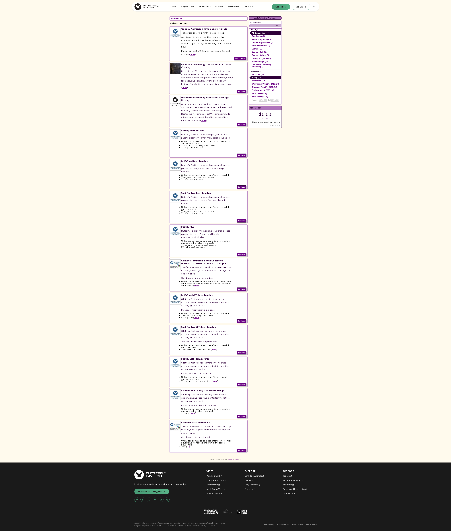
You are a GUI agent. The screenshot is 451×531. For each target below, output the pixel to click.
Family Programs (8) (261, 58)
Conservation (233, 6)
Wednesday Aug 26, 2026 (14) (265, 84)
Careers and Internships (294, 489)
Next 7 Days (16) (259, 93)
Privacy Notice (283, 524)
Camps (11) (257, 49)
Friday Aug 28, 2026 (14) (263, 90)
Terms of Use (297, 524)
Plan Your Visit (214, 475)
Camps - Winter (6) (260, 55)
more (192, 54)
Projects (250, 489)
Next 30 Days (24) (260, 96)
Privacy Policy (268, 524)
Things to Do (186, 6)
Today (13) (256, 77)
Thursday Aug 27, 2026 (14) (264, 87)
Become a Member (292, 480)
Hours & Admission (216, 480)
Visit (172, 6)
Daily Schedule (252, 484)
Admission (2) (258, 36)
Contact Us (288, 493)
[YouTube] (136, 499)
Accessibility (213, 484)
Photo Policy (311, 524)
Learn (218, 6)
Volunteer (288, 484)
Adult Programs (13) (261, 39)
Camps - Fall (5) (259, 52)
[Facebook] (142, 499)
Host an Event (214, 493)
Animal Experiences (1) (262, 42)
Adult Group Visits (216, 489)
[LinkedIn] (155, 499)
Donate (287, 475)
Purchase (241, 91)
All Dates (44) (258, 74)
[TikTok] (161, 499)
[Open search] (314, 6)
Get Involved (204, 6)
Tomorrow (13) (258, 81)
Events (249, 480)
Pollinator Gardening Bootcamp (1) (261, 66)
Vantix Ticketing (234, 459)
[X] (149, 499)
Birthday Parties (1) (261, 46)
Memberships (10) (260, 61)
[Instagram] (167, 499)
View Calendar (240, 58)
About (248, 6)
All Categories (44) (260, 33)
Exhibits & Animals (254, 475)
